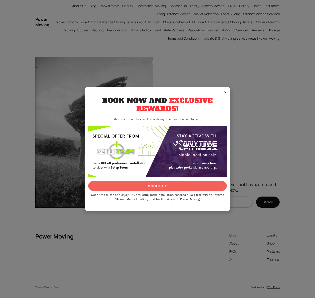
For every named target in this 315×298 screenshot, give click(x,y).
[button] (225, 92)
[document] (157, 149)
